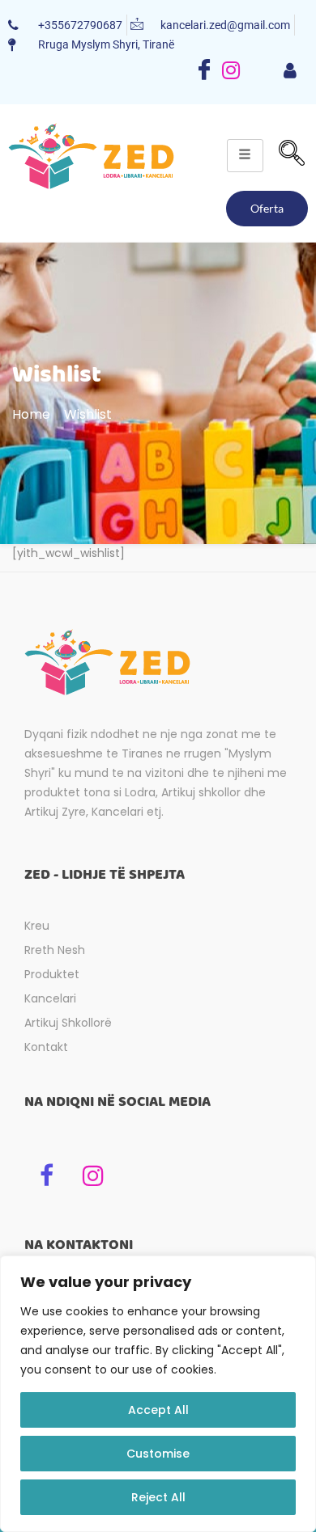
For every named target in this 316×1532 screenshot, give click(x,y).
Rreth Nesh (54, 950)
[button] (291, 155)
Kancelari (50, 998)
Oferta (267, 208)
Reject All (158, 1497)
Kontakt (46, 1047)
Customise (158, 1453)
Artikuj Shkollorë (68, 1023)
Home (31, 414)
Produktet (51, 974)
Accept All (158, 1410)
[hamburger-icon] (289, 72)
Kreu (36, 926)
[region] (158, 1394)
